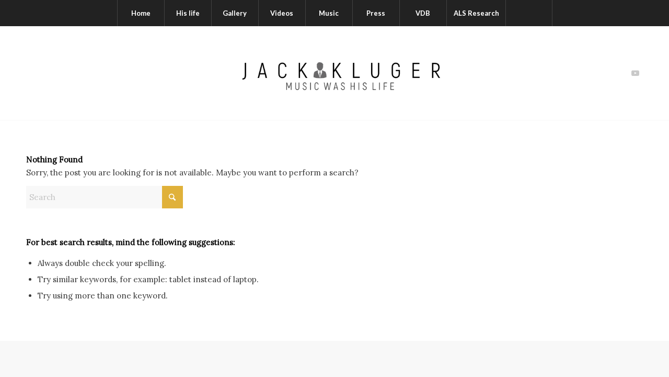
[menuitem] (140, 13)
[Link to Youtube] (635, 73)
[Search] (528, 13)
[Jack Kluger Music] (334, 73)
